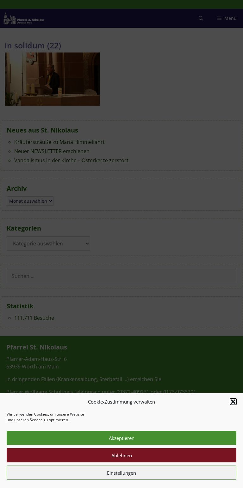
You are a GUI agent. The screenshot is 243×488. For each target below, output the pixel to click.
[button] (233, 401)
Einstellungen (121, 473)
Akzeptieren (121, 438)
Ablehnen (121, 455)
